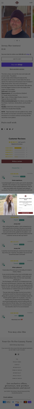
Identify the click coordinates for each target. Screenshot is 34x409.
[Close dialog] (33, 194)
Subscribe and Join (25, 213)
